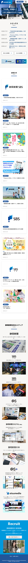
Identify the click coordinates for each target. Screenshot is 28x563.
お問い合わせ (15, 556)
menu (26, 2)
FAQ (11, 556)
